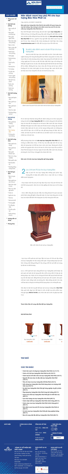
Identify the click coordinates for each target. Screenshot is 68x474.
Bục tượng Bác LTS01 (29, 339)
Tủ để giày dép (12, 206)
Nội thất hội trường (11, 118)
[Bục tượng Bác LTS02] (47, 329)
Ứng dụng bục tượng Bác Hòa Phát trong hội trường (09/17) (41, 392)
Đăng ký (59, 437)
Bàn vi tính (12, 45)
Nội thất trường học (12, 94)
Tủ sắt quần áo (12, 210)
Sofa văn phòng (11, 84)
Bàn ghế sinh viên (12, 106)
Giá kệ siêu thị (12, 163)
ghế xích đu (12, 195)
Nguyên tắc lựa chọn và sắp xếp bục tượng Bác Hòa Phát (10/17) (40, 378)
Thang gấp (12, 202)
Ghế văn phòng (11, 88)
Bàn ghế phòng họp (12, 33)
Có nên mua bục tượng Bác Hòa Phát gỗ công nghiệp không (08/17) (41, 412)
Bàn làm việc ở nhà (12, 185)
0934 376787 (39, 439)
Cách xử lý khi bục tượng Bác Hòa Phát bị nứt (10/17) (39, 373)
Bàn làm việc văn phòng (12, 41)
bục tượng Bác (55, 32)
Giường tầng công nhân (12, 167)
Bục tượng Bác (12, 130)
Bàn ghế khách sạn (12, 152)
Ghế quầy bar (12, 63)
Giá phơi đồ (12, 200)
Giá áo (11, 197)
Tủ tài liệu (11, 69)
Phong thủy (11, 224)
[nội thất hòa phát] (65, 2)
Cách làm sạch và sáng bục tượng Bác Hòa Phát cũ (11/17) (41, 371)
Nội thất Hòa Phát (26, 314)
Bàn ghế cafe (13, 160)
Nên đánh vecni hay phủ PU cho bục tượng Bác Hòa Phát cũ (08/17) (41, 408)
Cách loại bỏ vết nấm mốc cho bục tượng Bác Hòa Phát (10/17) (42, 375)
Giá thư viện (12, 110)
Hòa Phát (59, 288)
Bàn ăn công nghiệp (12, 156)
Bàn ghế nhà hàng (12, 144)
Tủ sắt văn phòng (12, 72)
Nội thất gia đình (11, 172)
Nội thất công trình (12, 140)
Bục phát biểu (11, 126)
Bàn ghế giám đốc (11, 37)
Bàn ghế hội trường (12, 122)
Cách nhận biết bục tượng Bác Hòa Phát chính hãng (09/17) (41, 401)
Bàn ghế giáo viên (13, 98)
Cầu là (11, 192)
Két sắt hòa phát (12, 80)
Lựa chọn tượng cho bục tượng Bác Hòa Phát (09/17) (39, 398)
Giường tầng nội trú (12, 113)
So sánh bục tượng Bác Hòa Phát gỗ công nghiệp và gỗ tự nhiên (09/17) (42, 389)
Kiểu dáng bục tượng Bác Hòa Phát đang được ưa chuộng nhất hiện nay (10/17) (42, 385)
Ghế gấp (11, 55)
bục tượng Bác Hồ (37, 121)
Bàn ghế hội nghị (12, 148)
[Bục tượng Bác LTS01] (29, 329)
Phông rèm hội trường (12, 135)
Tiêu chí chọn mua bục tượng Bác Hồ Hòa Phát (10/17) (39, 382)
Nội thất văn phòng (11, 24)
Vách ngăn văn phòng (12, 76)
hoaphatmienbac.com (27, 43)
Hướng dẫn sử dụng (12, 219)
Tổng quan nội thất (12, 19)
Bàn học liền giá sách (12, 189)
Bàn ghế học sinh (12, 102)
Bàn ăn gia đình (12, 177)
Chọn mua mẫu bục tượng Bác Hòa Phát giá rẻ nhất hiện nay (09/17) (41, 395)
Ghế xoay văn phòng (12, 52)
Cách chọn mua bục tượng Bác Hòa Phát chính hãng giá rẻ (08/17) (40, 404)
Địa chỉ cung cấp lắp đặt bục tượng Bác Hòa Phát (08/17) (40, 415)
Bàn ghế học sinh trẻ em (12, 181)
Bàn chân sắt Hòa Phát (12, 48)
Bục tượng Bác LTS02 (47, 339)
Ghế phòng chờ (12, 59)
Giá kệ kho (12, 66)
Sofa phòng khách (12, 214)
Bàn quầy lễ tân (12, 29)
